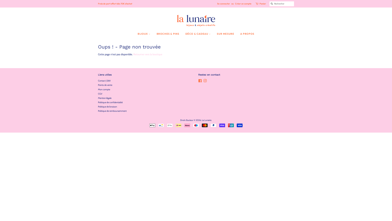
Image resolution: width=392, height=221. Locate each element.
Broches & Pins (168, 33)
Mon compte (104, 89)
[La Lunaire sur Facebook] (200, 81)
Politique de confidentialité (110, 102)
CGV (100, 93)
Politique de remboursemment (112, 111)
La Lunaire (206, 120)
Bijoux (143, 33)
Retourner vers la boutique (147, 54)
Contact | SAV (104, 80)
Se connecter (223, 3)
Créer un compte (243, 3)
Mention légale (104, 98)
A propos (247, 33)
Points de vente (105, 85)
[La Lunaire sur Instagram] (205, 81)
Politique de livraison (107, 106)
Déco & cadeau (197, 33)
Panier (263, 3)
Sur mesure (225, 33)
